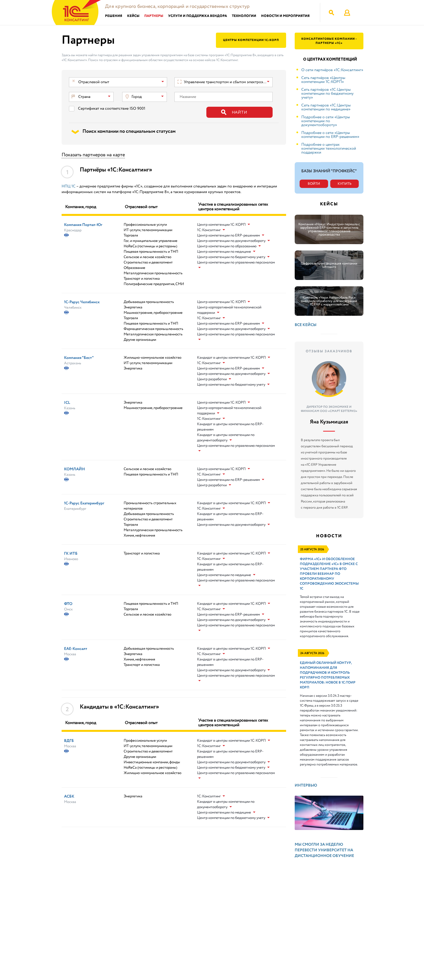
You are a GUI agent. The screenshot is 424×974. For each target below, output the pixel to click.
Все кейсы (306, 325)
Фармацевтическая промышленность (153, 329)
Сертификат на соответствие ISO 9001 (111, 108)
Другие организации (140, 339)
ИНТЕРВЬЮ (306, 785)
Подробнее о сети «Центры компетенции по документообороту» (325, 121)
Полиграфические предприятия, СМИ (154, 284)
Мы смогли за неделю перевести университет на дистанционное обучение (324, 850)
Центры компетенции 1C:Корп (251, 40)
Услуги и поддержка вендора (197, 16)
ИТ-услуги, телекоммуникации (148, 230)
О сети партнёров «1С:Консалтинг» (332, 70)
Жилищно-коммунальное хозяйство (152, 357)
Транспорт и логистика (142, 278)
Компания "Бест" (79, 358)
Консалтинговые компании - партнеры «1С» (329, 41)
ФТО (68, 604)
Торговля (131, 235)
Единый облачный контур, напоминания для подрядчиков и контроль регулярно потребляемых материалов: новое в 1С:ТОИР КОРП (328, 675)
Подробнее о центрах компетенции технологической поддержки (328, 148)
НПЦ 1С (69, 186)
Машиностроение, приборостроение (153, 313)
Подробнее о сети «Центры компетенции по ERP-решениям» (330, 135)
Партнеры (153, 16)
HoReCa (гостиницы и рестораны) (150, 246)
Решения (113, 16)
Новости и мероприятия (285, 16)
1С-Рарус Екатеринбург (84, 503)
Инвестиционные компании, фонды (152, 762)
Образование (134, 268)
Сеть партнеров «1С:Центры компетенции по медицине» (326, 107)
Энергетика (133, 307)
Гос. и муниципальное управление (150, 241)
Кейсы (133, 16)
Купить (344, 183)
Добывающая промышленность (149, 302)
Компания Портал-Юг (83, 225)
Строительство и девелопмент (148, 262)
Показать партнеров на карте (93, 155)
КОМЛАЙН (74, 469)
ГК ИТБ (71, 553)
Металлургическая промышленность (153, 273)
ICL (67, 403)
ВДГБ (69, 741)
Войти (314, 183)
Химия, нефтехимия (139, 535)
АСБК (69, 796)
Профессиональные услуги (145, 224)
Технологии (244, 16)
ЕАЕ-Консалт (75, 649)
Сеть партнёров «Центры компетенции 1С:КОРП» (323, 80)
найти (239, 112)
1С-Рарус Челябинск (82, 302)
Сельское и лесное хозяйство (147, 257)
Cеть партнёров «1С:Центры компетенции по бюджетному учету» (327, 93)
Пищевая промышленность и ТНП (151, 251)
